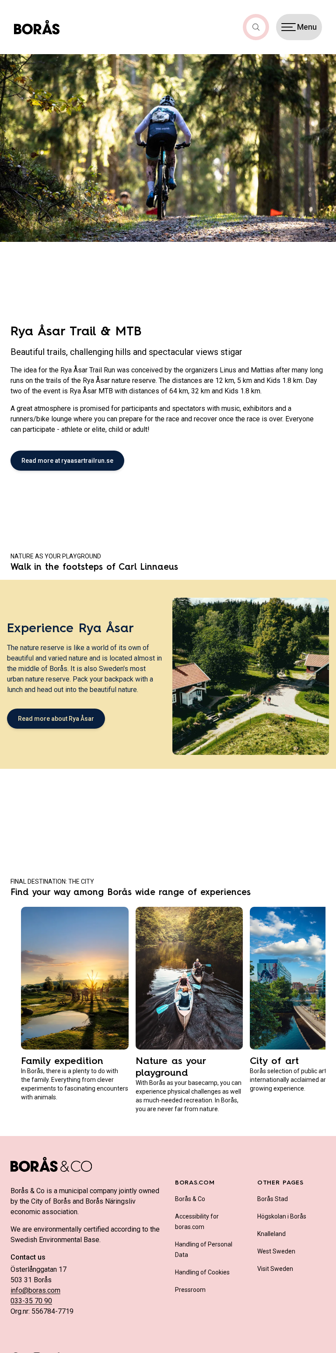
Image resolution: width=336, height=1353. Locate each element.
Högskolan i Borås (281, 1216)
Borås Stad (272, 1198)
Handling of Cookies (202, 1272)
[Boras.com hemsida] (37, 27)
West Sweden (276, 1251)
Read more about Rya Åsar (56, 718)
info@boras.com (35, 1290)
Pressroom (190, 1289)
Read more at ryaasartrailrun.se (67, 460)
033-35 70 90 (31, 1301)
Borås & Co (190, 1198)
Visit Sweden (275, 1268)
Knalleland (271, 1233)
